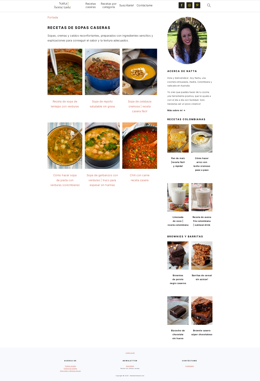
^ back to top (130, 353)
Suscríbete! (126, 5)
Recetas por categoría (109, 5)
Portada (53, 17)
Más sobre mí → (176, 110)
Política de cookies (70, 368)
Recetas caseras (90, 5)
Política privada (70, 366)
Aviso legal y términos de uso (70, 371)
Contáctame (145, 5)
